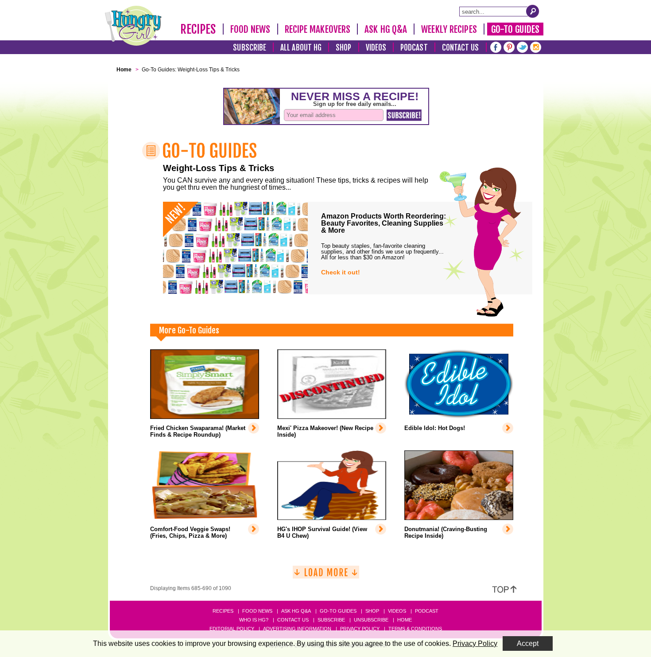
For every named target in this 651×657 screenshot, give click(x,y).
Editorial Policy (231, 628)
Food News (250, 29)
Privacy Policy (360, 628)
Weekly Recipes (449, 29)
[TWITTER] (522, 46)
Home (404, 619)
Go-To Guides (515, 29)
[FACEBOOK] (495, 46)
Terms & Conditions (415, 628)
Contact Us (460, 47)
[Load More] (326, 576)
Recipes (198, 29)
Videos (376, 47)
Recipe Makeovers (318, 29)
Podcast (414, 47)
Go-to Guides (338, 611)
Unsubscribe (371, 619)
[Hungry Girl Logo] (133, 26)
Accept (528, 643)
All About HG (301, 47)
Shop (343, 47)
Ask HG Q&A (385, 29)
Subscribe (249, 47)
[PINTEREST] (509, 46)
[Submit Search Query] (532, 11)
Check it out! (340, 272)
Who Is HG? (253, 619)
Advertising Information (297, 628)
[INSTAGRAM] (535, 46)
